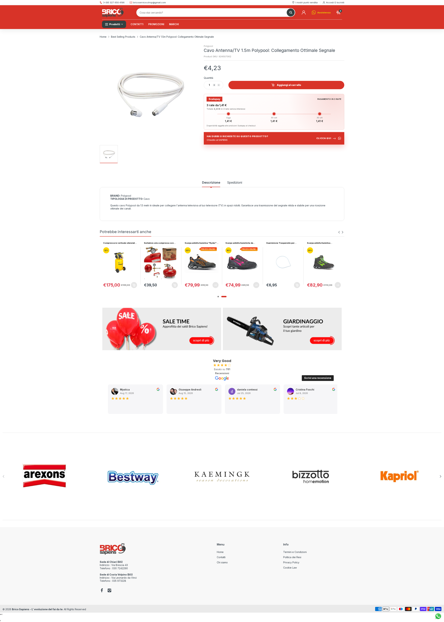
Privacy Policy (291, 562)
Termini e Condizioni (295, 551)
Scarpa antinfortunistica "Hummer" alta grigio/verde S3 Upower (281, 243)
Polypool (208, 46)
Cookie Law (290, 567)
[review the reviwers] (146, 389)
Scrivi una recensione (317, 377)
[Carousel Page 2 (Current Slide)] (224, 296)
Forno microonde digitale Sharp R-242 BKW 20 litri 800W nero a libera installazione (323, 243)
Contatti (221, 557)
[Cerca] (291, 12)
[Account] (303, 12)
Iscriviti (340, 2)
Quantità (208, 77)
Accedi (330, 2)
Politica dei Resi (292, 557)
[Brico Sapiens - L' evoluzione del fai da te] (113, 12)
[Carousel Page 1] (218, 296)
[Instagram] (109, 590)
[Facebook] (102, 590)
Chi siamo (222, 562)
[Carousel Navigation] (340, 232)
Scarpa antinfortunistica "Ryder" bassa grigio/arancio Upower (160, 243)
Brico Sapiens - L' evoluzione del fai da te (37, 609)
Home (220, 551)
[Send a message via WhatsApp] (438, 616)
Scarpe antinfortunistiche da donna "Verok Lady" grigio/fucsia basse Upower (201, 243)
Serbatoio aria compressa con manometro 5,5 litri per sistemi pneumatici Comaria (118, 243)
